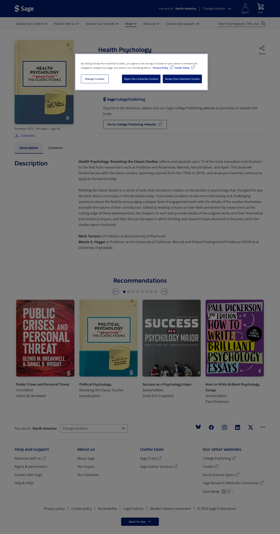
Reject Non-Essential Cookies (141, 78)
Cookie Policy (182, 67)
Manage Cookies (94, 78)
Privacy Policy (161, 67)
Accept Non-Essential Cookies (182, 78)
